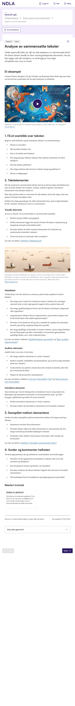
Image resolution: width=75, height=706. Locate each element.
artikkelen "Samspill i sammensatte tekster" (38, 443)
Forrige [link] (9, 551)
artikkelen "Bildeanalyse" (31, 241)
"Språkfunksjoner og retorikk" (40, 339)
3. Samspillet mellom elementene (27, 412)
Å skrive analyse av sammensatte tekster (36, 18)
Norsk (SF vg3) (10, 14)
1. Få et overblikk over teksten (24, 136)
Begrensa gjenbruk (11, 282)
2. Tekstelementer (17, 180)
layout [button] (19, 218)
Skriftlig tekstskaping (11, 18)
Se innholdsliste (13, 30)
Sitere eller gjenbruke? (15, 530)
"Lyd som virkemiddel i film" (40, 379)
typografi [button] (35, 218)
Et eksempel (13, 71)
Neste (66, 551)
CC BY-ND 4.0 (10, 127)
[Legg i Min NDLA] (68, 41)
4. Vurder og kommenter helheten (27, 449)
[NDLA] (8, 3)
